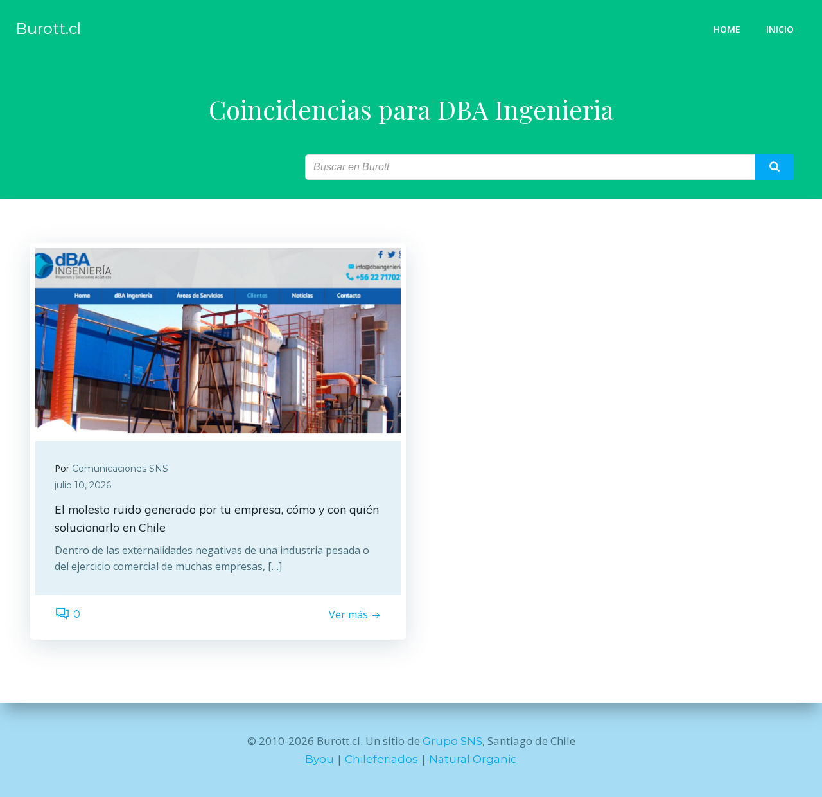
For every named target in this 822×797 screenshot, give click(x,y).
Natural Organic (473, 759)
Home (726, 29)
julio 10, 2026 (83, 485)
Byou (319, 759)
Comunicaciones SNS (120, 468)
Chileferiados (381, 759)
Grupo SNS (452, 741)
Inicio (780, 29)
